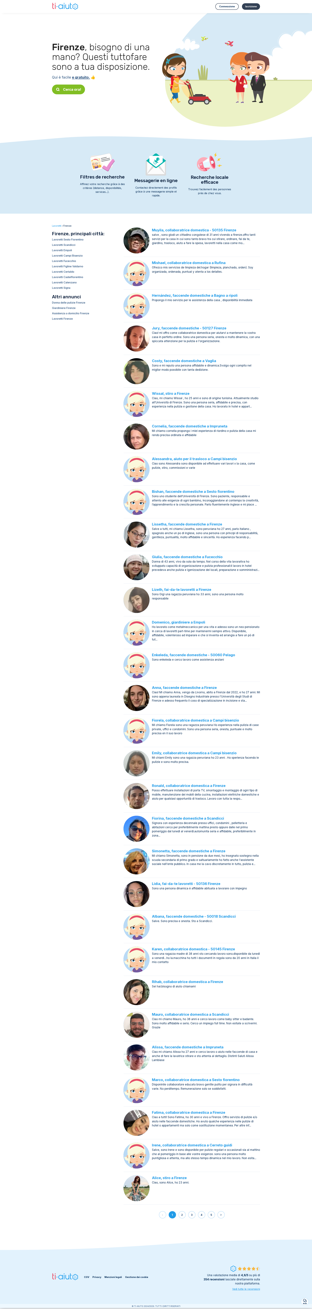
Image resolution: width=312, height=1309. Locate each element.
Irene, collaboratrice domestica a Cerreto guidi (192, 1145)
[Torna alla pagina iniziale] (65, 6)
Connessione (227, 6)
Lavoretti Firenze (62, 318)
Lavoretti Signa (61, 287)
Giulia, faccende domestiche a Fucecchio (187, 557)
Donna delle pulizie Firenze (68, 302)
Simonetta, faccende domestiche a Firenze (188, 851)
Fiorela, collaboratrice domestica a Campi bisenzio (195, 720)
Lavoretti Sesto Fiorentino (68, 239)
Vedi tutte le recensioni (246, 1289)
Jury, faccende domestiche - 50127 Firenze (189, 328)
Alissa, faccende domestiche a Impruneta (187, 1047)
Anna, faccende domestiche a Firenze (184, 687)
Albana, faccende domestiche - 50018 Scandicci (194, 916)
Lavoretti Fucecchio (64, 261)
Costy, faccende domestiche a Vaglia (184, 361)
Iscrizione (251, 6)
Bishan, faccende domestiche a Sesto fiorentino (193, 491)
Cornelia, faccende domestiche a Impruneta (189, 426)
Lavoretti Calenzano (64, 282)
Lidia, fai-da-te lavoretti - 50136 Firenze (186, 884)
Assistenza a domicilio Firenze (70, 313)
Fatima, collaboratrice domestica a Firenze (188, 1112)
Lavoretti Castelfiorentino (67, 277)
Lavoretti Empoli (62, 250)
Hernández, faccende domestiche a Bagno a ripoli (195, 295)
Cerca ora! (72, 89)
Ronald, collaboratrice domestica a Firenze (189, 786)
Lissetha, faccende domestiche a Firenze (187, 524)
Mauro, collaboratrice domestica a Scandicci (190, 1014)
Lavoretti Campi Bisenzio (67, 255)
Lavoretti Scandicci (63, 244)
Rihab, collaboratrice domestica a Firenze (187, 982)
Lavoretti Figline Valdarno (67, 266)
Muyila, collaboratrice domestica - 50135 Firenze (194, 230)
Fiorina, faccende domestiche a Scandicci (188, 818)
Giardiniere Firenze (64, 308)
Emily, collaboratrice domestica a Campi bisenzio (194, 753)
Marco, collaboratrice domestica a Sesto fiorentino (196, 1080)
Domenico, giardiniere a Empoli (178, 622)
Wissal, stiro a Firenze (170, 393)
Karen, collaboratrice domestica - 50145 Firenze (193, 949)
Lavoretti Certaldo (63, 271)
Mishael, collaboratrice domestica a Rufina (189, 263)
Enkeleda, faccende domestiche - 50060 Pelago (193, 655)
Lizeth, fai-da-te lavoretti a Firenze (181, 589)
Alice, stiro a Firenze (169, 1178)
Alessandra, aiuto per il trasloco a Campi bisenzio (194, 459)
